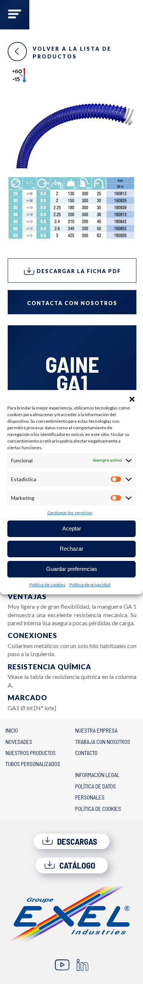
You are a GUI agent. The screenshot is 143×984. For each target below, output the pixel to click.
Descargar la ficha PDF (78, 271)
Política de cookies (47, 584)
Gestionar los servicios (69, 512)
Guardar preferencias (71, 569)
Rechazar (71, 548)
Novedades (19, 741)
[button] (132, 399)
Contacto (86, 752)
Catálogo (76, 865)
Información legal (97, 774)
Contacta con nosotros (72, 303)
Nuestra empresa (96, 730)
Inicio (12, 730)
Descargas (76, 841)
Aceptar (71, 528)
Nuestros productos (31, 752)
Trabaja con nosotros (102, 741)
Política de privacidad (89, 584)
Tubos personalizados (33, 763)
